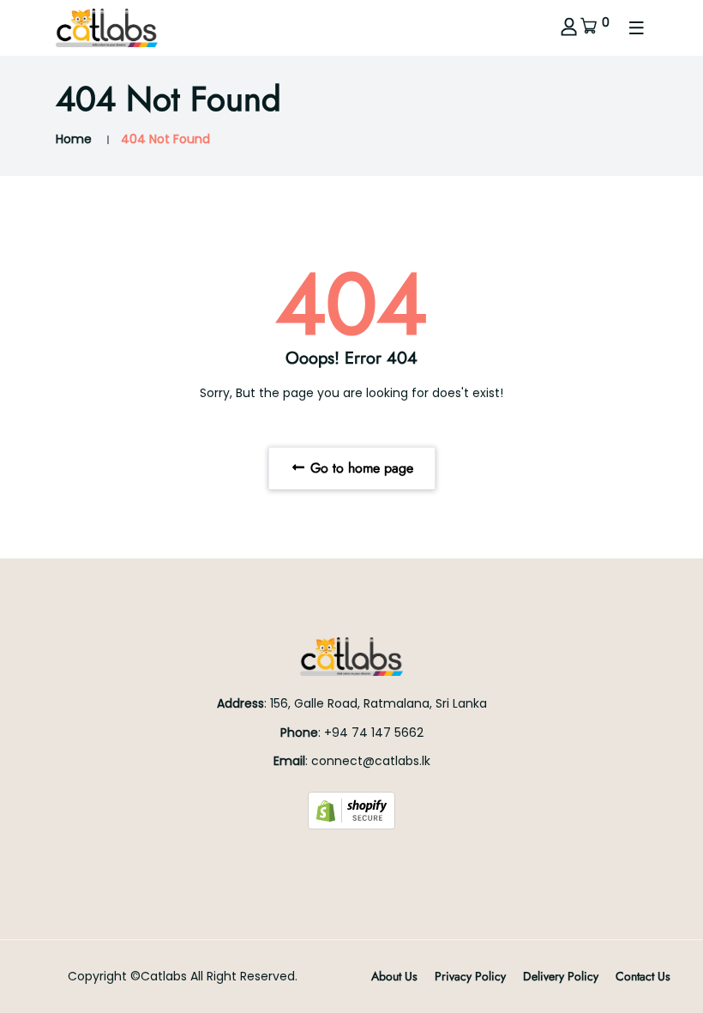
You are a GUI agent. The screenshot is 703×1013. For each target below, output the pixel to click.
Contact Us (643, 976)
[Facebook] (331, 859)
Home (74, 139)
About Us (394, 976)
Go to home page (359, 468)
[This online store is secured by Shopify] (351, 809)
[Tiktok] (371, 859)
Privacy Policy (470, 976)
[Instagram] (351, 859)
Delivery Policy (560, 976)
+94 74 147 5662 (374, 732)
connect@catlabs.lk (370, 760)
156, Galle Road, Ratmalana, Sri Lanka (378, 703)
